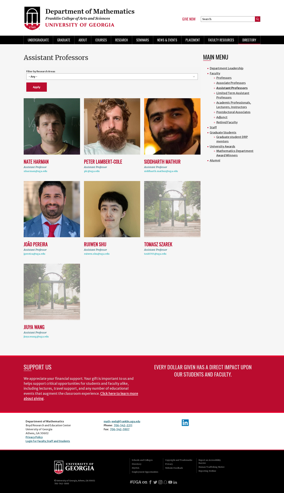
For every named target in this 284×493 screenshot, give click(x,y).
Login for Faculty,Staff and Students (48, 441)
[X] (155, 482)
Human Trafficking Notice (212, 467)
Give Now (189, 19)
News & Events (167, 39)
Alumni (215, 160)
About (83, 39)
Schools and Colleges (142, 460)
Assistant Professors (232, 88)
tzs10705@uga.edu (155, 253)
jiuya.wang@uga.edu (36, 336)
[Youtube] (170, 482)
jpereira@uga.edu (34, 253)
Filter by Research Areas (40, 71)
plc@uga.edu (92, 171)
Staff (213, 127)
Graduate (63, 39)
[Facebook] (150, 482)
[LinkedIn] (175, 482)
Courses (101, 39)
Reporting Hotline (207, 471)
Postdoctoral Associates (233, 112)
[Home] (81, 16)
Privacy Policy (34, 437)
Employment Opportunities (145, 472)
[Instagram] (160, 482)
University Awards (222, 146)
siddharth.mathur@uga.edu (161, 171)
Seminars (142, 39)
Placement (193, 39)
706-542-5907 (120, 429)
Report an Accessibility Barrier (210, 461)
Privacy (169, 464)
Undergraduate (38, 39)
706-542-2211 (123, 425)
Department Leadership (226, 68)
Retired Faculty (227, 122)
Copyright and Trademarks (178, 460)
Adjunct (221, 117)
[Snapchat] (165, 482)
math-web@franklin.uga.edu (122, 421)
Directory (249, 39)
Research (121, 39)
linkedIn (186, 422)
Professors (224, 78)
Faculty (215, 73)
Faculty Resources (221, 39)
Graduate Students (223, 132)
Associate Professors (231, 83)
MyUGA (135, 468)
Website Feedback (174, 468)
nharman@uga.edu (35, 171)
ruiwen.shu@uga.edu (96, 253)
